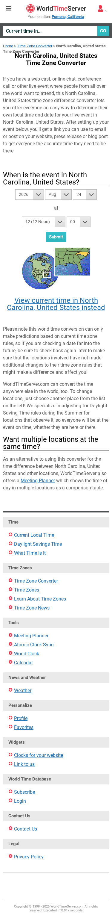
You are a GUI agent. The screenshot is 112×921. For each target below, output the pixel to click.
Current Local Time (34, 535)
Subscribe (24, 792)
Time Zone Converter (34, 46)
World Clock (26, 654)
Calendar (23, 663)
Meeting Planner (38, 480)
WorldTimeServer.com (56, 8)
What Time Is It (30, 553)
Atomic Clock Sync (33, 645)
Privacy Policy (29, 857)
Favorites (23, 727)
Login (20, 801)
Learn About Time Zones (40, 599)
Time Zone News (32, 608)
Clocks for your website (38, 755)
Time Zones (26, 590)
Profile (20, 718)
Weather (22, 690)
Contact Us (25, 829)
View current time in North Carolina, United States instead (56, 304)
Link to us (24, 764)
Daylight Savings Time (38, 544)
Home (8, 46)
